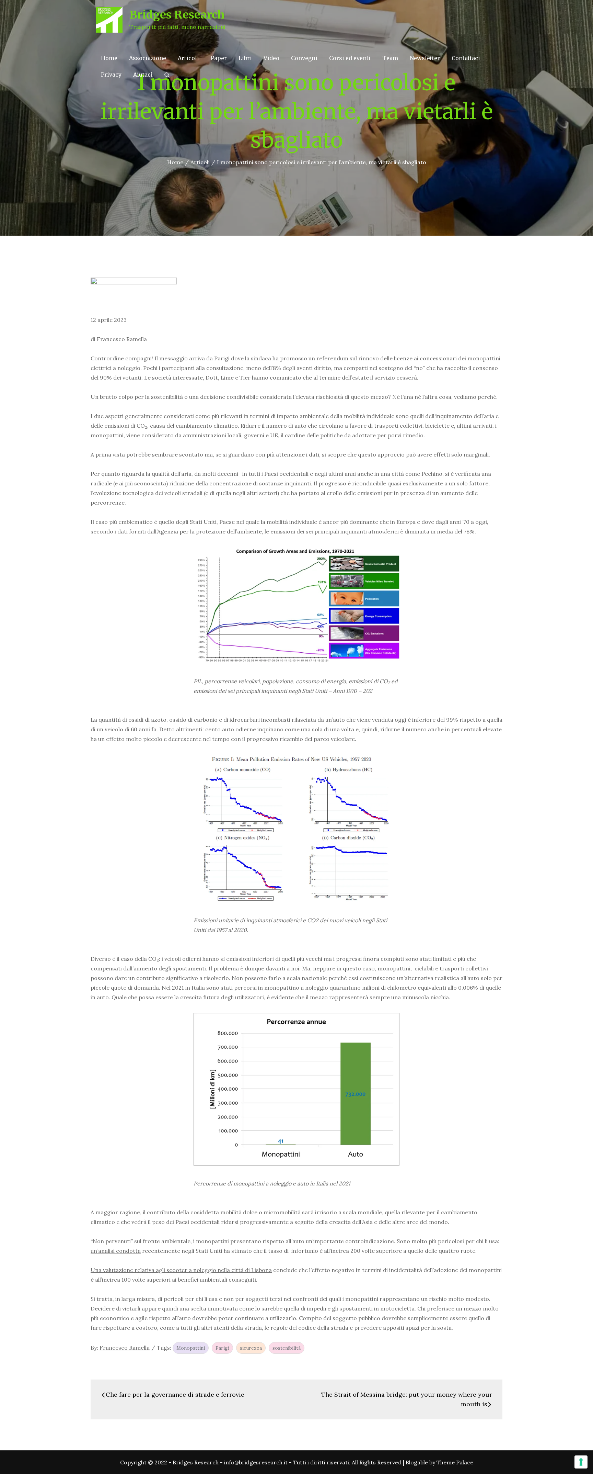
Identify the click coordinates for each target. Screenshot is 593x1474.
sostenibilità (286, 1348)
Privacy (111, 74)
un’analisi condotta (116, 1250)
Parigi (222, 1348)
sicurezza (251, 1348)
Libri (245, 58)
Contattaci (466, 58)
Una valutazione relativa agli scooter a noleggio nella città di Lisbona (181, 1270)
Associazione (147, 58)
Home (109, 58)
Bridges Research (176, 15)
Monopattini (190, 1348)
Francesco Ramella (125, 1347)
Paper (219, 58)
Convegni (304, 58)
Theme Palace (455, 1462)
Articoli (188, 58)
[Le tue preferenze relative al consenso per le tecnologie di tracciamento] (581, 1462)
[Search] (167, 74)
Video (271, 58)
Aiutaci (143, 74)
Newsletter (425, 58)
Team (390, 58)
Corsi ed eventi (350, 58)
